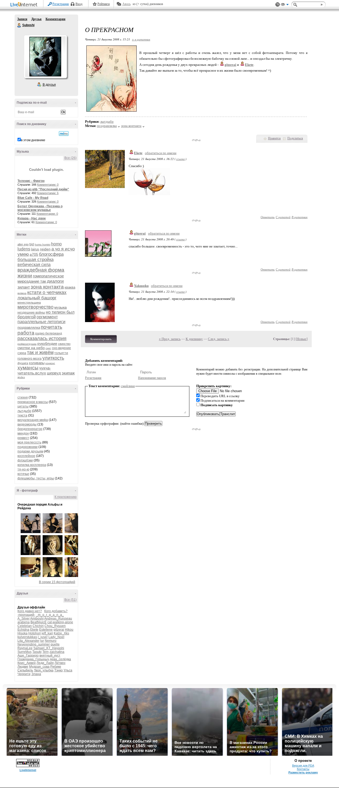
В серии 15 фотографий (57, 582)
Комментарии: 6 (48, 193)
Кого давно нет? (29, 611)
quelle (55, 644)
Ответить (268, 217)
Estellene (46, 629)
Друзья (36, 19)
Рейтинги (103, 4)
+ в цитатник (141, 39)
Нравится (274, 138)
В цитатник (299, 217)
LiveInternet (25, 5)
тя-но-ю (23, 469)
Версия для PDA (303, 765)
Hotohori (34, 633)
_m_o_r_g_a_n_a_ (50, 615)
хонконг (50, 363)
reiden (45, 249)
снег (48, 348)
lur (42, 641)
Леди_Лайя (45, 663)
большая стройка (35, 259)
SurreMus (24, 652)
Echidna (23, 629)
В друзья (49, 84)
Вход (78, 4)
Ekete (34, 629)
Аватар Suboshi (45, 56)
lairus (35, 249)
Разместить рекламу (303, 772)
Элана (36, 674)
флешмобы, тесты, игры (35, 478)
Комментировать (100, 339)
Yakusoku (141, 286)
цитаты (23, 406)
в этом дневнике (33, 140)
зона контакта (47, 287)
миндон (23, 433)
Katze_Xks (61, 633)
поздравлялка (28, 327)
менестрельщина (29, 302)
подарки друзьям (30, 451)
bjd (31, 244)
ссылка (180, 159)
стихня (22, 397)
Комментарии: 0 (48, 184)
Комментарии (55, 19)
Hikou (69, 629)
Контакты (303, 769)
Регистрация (60, 4)
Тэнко (58, 670)
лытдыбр (24, 411)
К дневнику (194, 339)
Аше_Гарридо (28, 655)
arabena (23, 622)
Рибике (55, 666)
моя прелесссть (29, 442)
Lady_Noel (56, 637)
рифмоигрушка (27, 343)
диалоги (55, 281)
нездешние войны (31, 312)
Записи (22, 19)
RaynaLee (25, 648)
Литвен (60, 663)
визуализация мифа (32, 420)
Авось (126, 4)
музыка (60, 307)
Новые (301, 339)
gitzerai (58, 629)
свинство (64, 343)
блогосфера (51, 254)
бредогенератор (29, 429)
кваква (70, 287)
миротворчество (35, 307)
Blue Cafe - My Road (32, 198)
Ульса (68, 670)
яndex (21, 377)
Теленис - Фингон (30, 181)
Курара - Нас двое (31, 218)
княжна (21, 293)
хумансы (27, 367)
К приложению (66, 497)
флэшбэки (25, 460)
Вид (285, 5)
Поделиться (295, 138)
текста (22, 415)
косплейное (26, 456)
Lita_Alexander (28, 641)
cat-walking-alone (60, 622)
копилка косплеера (31, 465)
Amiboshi (37, 618)
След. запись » (218, 339)
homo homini (42, 244)
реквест (23, 438)
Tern (45, 652)
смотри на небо (31, 348)
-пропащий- (26, 615)
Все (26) (70, 158)
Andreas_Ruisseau (58, 618)
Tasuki (37, 652)
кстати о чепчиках (46, 292)
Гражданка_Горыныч (33, 659)
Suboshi (19, 25)
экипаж (68, 373)
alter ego (23, 244)
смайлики (128, 386)
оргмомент (47, 317)
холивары (36, 363)
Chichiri (38, 626)
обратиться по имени (160, 153)
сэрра (21, 353)
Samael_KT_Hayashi (48, 648)
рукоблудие (47, 343)
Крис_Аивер (26, 663)
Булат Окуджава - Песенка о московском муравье (40, 208)
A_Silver (23, 618)
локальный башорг (36, 297)
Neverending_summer (33, 644)
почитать (51, 327)
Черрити (23, 674)
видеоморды (27, 424)
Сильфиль (25, 670)
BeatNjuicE (38, 622)
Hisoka (22, 633)
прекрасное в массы (32, 402)
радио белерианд (48, 333)
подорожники (27, 447)
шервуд (54, 373)
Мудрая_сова (39, 666)
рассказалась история (41, 338)
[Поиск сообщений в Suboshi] (64, 133)
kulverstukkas (27, 637)
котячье (23, 474)
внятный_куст (49, 655)
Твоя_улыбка (43, 670)
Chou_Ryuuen (55, 626)
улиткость (53, 358)
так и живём (40, 352)
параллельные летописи (41, 321)
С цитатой (283, 217)
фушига (22, 363)
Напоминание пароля (152, 378)
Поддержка (277, 4)
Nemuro (50, 641)
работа (25, 333)
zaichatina (57, 652)
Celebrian (24, 626)
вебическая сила (34, 264)
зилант (23, 287)
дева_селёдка (60, 659)
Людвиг (22, 666)
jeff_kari (47, 633)
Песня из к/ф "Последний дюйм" (43, 189)
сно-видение (61, 348)
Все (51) (70, 600)
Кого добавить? (56, 611)
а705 (34, 254)
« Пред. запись (170, 339)
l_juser (43, 637)
